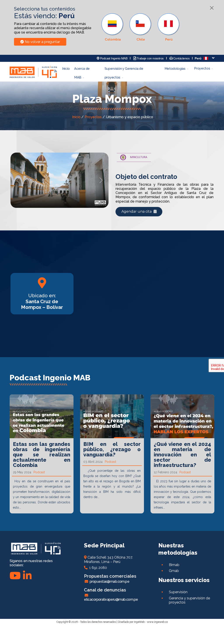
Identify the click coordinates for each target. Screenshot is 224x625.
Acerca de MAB (82, 70)
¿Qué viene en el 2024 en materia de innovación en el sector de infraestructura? (182, 454)
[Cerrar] (211, 8)
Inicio (66, 69)
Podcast (39, 472)
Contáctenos (181, 58)
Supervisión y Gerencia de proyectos (124, 70)
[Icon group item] (27, 575)
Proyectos (202, 68)
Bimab (174, 565)
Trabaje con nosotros (149, 58)
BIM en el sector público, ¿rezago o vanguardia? (112, 449)
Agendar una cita (136, 211)
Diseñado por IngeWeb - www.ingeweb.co (143, 621)
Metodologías (175, 69)
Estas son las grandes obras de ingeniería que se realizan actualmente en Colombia (41, 454)
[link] (169, 27)
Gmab (174, 571)
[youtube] (15, 575)
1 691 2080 (97, 568)
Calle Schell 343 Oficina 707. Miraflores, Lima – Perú (108, 559)
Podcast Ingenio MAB (113, 58)
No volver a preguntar (42, 42)
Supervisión (178, 592)
